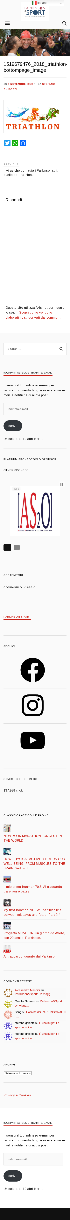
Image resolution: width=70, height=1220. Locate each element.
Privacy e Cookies (17, 1095)
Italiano (42, 2)
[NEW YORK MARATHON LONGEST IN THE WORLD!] (7, 831)
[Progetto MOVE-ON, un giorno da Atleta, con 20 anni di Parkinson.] (7, 928)
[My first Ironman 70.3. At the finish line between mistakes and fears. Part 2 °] (7, 905)
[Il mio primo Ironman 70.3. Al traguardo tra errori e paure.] (7, 882)
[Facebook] (33, 683)
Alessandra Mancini (27, 990)
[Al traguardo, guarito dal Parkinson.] (7, 952)
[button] (62, 484)
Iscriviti (12, 426)
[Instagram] (33, 719)
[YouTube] (33, 754)
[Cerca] (61, 23)
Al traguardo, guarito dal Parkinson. (30, 956)
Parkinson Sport (17, 616)
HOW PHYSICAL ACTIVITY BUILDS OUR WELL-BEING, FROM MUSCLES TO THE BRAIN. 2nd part (34, 863)
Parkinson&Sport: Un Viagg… (34, 994)
